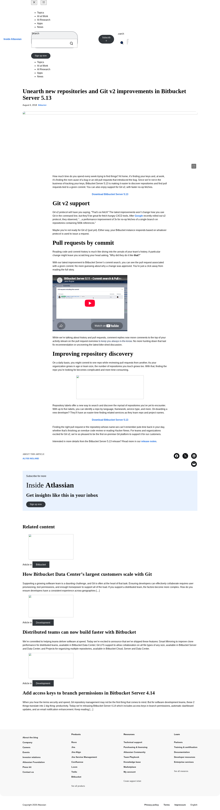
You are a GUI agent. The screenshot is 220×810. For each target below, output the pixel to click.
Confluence (77, 762)
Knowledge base (132, 762)
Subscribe (106, 39)
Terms (167, 805)
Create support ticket (132, 781)
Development (43, 622)
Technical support (133, 742)
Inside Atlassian (13, 39)
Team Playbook (131, 757)
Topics (40, 12)
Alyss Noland (31, 458)
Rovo (74, 742)
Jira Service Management (84, 757)
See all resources (181, 771)
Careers (26, 747)
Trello (74, 772)
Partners (178, 742)
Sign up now (41, 55)
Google (139, 216)
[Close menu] (34, 2)
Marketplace (130, 767)
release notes (148, 441)
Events (26, 752)
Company (27, 742)
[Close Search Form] (128, 43)
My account (130, 772)
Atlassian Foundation (34, 762)
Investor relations (32, 757)
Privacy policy (151, 805)
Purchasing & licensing (135, 747)
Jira (73, 747)
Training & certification (185, 747)
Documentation (182, 752)
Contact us (28, 772)
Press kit (27, 767)
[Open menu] (44, 2)
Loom (74, 767)
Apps (40, 23)
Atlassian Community (134, 752)
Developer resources (184, 757)
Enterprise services (184, 762)
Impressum (180, 805)
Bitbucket (42, 105)
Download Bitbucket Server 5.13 (110, 194)
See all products (78, 786)
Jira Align (76, 752)
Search (35, 33)
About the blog (30, 737)
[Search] (71, 43)
